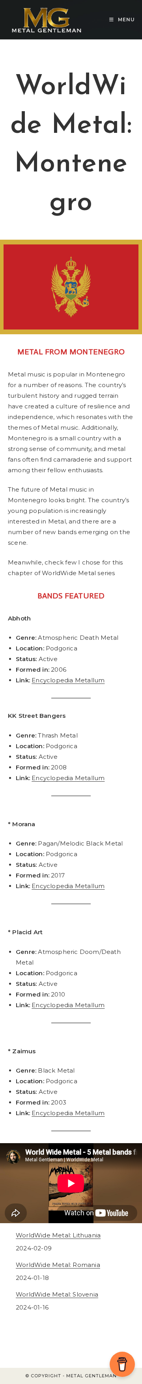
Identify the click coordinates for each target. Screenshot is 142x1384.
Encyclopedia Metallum (68, 680)
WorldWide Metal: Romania (58, 1265)
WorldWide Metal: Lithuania (58, 1235)
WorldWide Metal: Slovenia (57, 1294)
